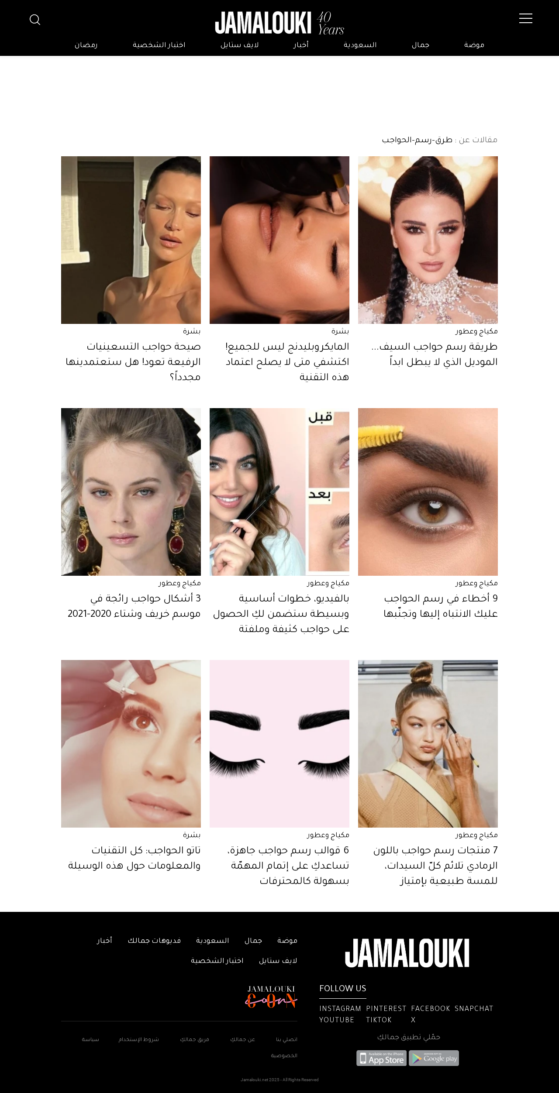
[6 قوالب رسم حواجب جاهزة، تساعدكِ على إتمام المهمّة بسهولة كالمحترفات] (279, 744)
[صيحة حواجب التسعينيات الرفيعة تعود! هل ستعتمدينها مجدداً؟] (131, 240)
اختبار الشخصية (159, 46)
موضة (474, 46)
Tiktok (379, 1021)
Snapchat (474, 1010)
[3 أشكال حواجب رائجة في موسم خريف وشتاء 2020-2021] (131, 492)
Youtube (337, 1021)
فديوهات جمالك (154, 941)
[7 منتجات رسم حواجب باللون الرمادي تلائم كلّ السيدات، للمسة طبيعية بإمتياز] (428, 744)
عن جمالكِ (242, 1040)
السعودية (360, 46)
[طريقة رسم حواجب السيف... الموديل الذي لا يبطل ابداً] (428, 240)
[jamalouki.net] (279, 23)
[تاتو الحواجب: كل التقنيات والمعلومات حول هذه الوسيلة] (131, 744)
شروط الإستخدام (138, 1040)
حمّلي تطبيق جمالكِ (408, 1038)
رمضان (86, 46)
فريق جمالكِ (194, 1040)
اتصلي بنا (286, 1040)
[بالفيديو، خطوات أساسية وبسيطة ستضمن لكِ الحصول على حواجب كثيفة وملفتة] (279, 492)
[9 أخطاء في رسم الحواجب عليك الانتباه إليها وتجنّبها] (428, 492)
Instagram (340, 1010)
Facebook (430, 1010)
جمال (420, 46)
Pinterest (386, 1010)
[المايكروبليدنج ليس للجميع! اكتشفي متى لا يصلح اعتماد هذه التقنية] (279, 240)
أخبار (301, 46)
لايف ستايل (240, 46)
